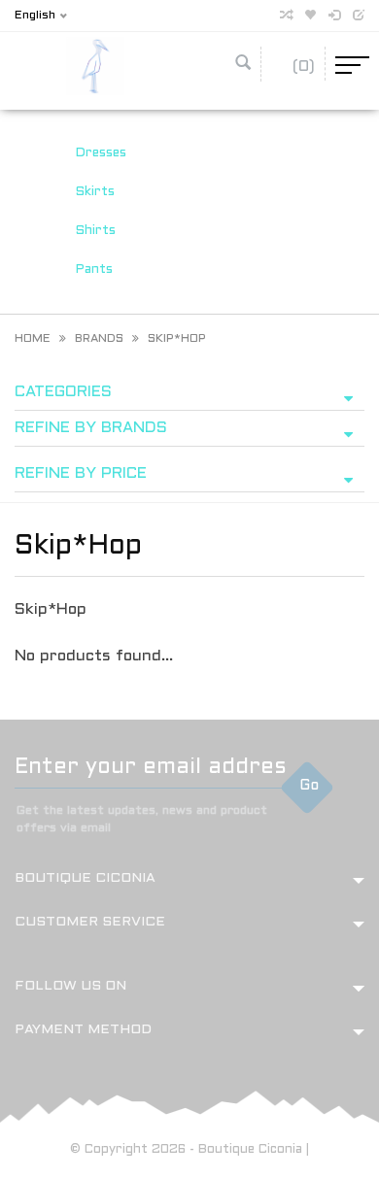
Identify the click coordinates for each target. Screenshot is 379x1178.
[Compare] (286, 16)
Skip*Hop (177, 339)
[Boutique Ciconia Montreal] (95, 65)
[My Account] (334, 16)
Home (33, 339)
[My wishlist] (310, 16)
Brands (99, 339)
